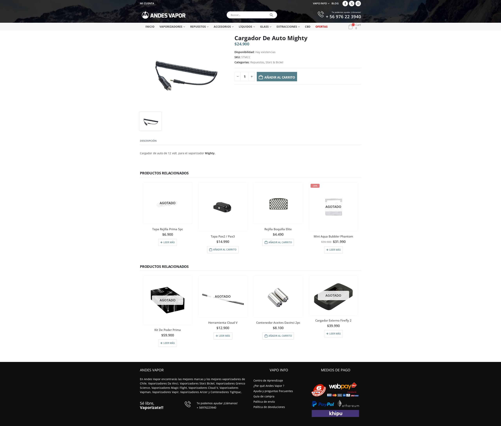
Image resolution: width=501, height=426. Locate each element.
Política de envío (264, 401)
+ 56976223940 (206, 407)
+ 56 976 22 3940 (343, 16)
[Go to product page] (223, 206)
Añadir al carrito (279, 77)
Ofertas (321, 26)
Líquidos (245, 26)
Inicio (149, 26)
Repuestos (198, 26)
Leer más (169, 242)
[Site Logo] (164, 15)
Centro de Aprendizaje (268, 380)
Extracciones (287, 26)
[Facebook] (345, 3)
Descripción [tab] (148, 140)
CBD (307, 26)
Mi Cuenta (147, 3)
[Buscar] (271, 15)
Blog (335, 3)
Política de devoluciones (269, 407)
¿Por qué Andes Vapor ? (268, 386)
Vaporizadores (170, 26)
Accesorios (222, 26)
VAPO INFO (320, 3)
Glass (264, 26)
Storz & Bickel (274, 62)
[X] (351, 3)
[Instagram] (358, 3)
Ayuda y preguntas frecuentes (273, 391)
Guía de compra (263, 396)
